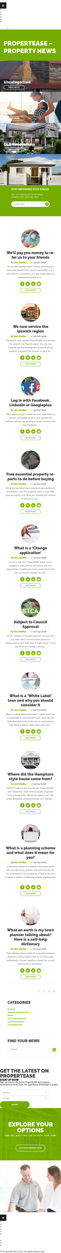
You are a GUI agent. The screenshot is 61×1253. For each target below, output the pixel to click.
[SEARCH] (54, 1050)
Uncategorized (15, 1025)
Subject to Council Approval (30, 624)
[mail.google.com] (39, 284)
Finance (11, 1009)
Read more (14, 87)
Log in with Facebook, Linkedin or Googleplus (30, 402)
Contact (7, 21)
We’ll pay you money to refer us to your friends (30, 255)
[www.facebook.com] (22, 284)
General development (18, 1012)
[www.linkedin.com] (33, 284)
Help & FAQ (9, 19)
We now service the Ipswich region (30, 328)
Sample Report (11, 14)
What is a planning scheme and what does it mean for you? (30, 853)
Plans (6, 12)
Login (3, 28)
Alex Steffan (20, 262)
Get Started (9, 9)
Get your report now (30, 1148)
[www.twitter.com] (28, 284)
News (6, 16)
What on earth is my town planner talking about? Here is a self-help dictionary (30, 937)
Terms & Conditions (14, 1233)
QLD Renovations (16, 1022)
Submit (14, 1105)
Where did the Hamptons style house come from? (30, 776)
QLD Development (16, 1018)
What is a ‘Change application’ (30, 550)
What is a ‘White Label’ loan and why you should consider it (30, 700)
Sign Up (13, 28)
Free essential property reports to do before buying (30, 476)
